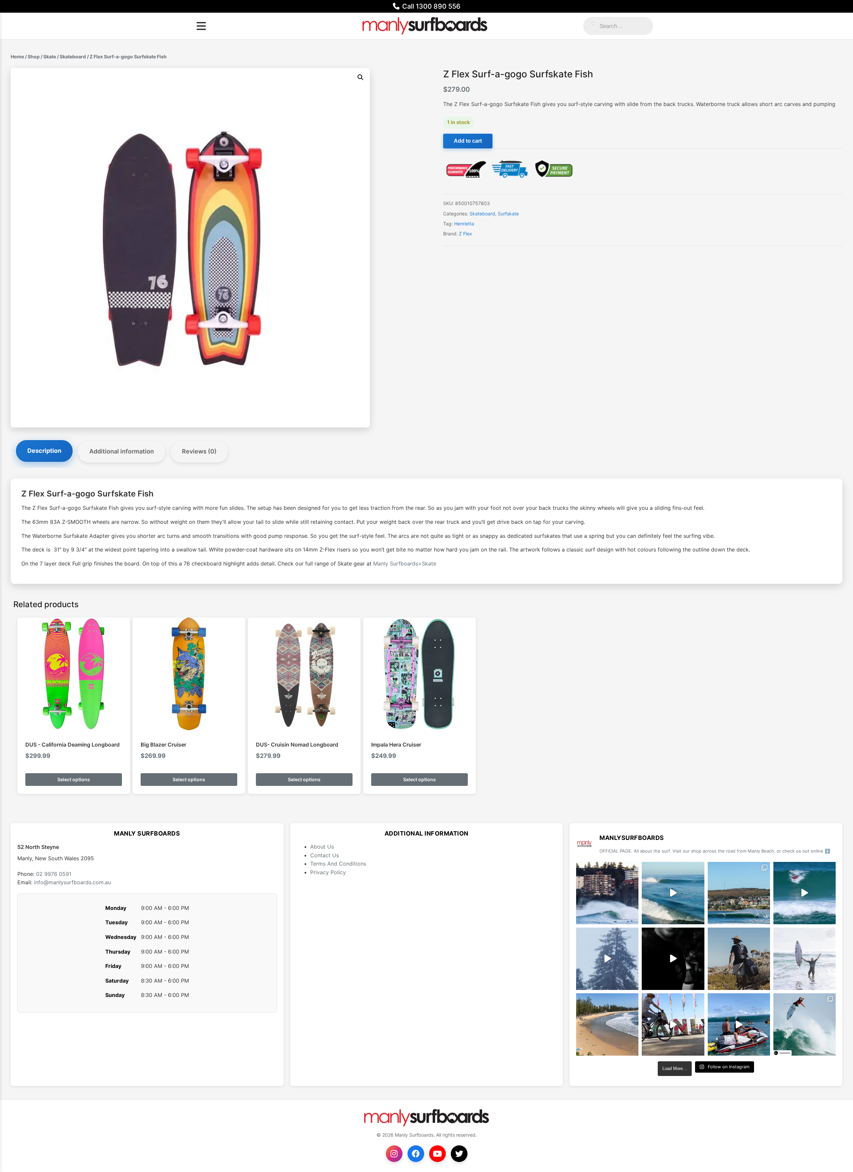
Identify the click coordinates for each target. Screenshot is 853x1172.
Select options (73, 779)
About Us (322, 846)
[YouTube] (437, 1153)
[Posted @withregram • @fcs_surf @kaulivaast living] (739, 1024)
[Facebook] (416, 1153)
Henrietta (464, 223)
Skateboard (73, 56)
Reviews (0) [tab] (199, 451)
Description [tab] (44, 450)
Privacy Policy (328, 872)
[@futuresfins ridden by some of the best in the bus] (804, 1024)
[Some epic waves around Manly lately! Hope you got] (607, 893)
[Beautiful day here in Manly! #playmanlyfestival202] (607, 1024)
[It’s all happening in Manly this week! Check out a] (673, 1024)
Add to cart (468, 141)
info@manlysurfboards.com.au (72, 882)
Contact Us (324, 855)
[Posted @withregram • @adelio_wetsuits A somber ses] (673, 959)
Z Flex (465, 233)
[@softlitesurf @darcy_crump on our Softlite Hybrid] (607, 959)
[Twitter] (459, 1153)
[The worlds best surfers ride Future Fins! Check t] (804, 959)
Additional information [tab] (121, 451)
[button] (361, 77)
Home (17, 56)
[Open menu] (201, 26)
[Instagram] (394, 1153)
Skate (49, 56)
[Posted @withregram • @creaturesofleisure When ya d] (739, 959)
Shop (34, 56)
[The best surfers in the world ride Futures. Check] (804, 893)
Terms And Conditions (338, 863)
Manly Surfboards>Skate (404, 563)
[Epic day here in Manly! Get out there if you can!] (739, 893)
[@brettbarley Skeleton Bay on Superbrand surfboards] (673, 893)
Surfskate (508, 213)
